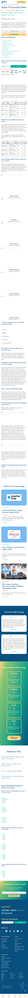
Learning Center (4, 941)
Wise (3, 874)
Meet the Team (4, 940)
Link (25, 106)
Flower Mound (5, 799)
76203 (3, 849)
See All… (2, 979)
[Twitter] (10, 931)
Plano (20, 974)
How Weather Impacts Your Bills (8, 45)
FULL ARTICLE (5, 522)
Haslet (3, 819)
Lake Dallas (4, 811)
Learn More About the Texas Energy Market (11, 51)
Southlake (4, 809)
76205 (3, 837)
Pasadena (12, 977)
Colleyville (4, 822)
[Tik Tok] (22, 931)
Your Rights (3, 956)
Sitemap (16, 951)
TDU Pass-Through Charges (19, 946)
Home (2, 4)
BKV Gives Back (5, 49)
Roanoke (4, 798)
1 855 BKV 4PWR (13, 910)
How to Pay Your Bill (18, 938)
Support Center (4, 954)
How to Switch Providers (7, 54)
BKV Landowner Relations (19, 949)
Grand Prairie (21, 976)
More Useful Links (6, 57)
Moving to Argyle (5, 46)
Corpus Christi (12, 974)
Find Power (6, 4)
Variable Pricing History (5, 967)
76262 (3, 839)
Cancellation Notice (4, 964)
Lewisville (4, 820)
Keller (3, 812)
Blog (2, 943)
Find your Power (21, 2)
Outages (16, 944)
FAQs (16, 941)
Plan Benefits (4, 42)
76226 (3, 834)
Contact (16, 936)
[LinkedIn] (6, 931)
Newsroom (3, 944)
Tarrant (3, 873)
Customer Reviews (4, 938)
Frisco (2, 977)
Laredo (2, 976)
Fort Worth (21, 973)
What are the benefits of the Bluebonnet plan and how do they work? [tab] (12, 757)
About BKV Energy (5, 936)
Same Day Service (18, 943)
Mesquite (20, 977)
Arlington (3, 974)
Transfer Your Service (5, 966)
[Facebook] (18, 931)
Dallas (3, 875)
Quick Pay (16, 940)
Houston (2, 973)
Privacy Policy (12, 985)
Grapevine (4, 817)
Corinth (3, 808)
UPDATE (18, 66)
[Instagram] (14, 931)
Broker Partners (17, 948)
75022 (3, 858)
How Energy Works (4, 948)
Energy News (5, 507)
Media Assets (3, 946)
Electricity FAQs (5, 55)
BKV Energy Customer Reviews (8, 52)
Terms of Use (8, 985)
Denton (3, 801)
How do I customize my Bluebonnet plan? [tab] (11, 771)
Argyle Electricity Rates (6, 40)
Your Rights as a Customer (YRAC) (6, 986)
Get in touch (6, 913)
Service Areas (4, 971)
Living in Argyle (5, 48)
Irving (11, 976)
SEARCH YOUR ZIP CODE (14, 738)
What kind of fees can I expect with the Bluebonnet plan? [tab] (11, 764)
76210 (3, 836)
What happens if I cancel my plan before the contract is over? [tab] (12, 777)
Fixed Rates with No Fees (7, 43)
